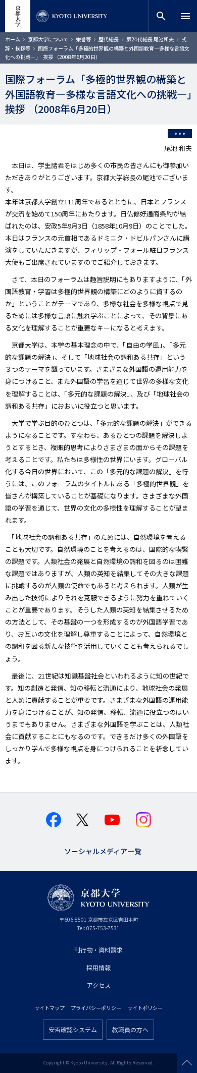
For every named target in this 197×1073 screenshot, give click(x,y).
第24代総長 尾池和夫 (150, 39)
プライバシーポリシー (96, 1007)
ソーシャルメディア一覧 (102, 850)
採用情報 (98, 967)
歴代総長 (108, 39)
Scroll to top (187, 1063)
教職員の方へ (130, 1029)
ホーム (12, 39)
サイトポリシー (145, 1007)
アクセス (99, 985)
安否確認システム (72, 1029)
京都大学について (48, 39)
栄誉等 (83, 39)
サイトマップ (49, 1007)
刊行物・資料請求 (98, 949)
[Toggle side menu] (180, 133)
